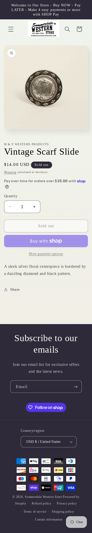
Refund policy (41, 503)
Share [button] (15, 289)
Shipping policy (63, 511)
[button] (11, 29)
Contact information (49, 519)
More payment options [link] (46, 254)
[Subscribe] (76, 386)
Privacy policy (67, 503)
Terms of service (35, 511)
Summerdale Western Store (44, 496)
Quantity (10, 196)
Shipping (10, 172)
